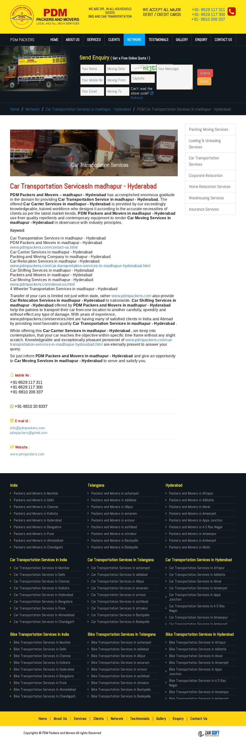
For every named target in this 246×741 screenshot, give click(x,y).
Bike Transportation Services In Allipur (118, 655)
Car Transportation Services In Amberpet (198, 624)
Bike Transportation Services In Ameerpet (199, 662)
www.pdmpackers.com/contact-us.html (44, 247)
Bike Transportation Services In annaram (120, 662)
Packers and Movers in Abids (189, 547)
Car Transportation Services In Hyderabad (43, 594)
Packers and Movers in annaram (114, 513)
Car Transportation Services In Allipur (117, 581)
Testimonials (158, 39)
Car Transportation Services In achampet (120, 567)
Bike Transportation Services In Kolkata (42, 662)
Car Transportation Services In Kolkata (41, 587)
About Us (73, 39)
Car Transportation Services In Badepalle (120, 621)
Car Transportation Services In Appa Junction (195, 597)
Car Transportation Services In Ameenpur (198, 617)
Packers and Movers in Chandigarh (38, 547)
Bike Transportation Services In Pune (40, 682)
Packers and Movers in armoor (113, 520)
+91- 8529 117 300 (208, 14)
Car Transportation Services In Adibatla (197, 574)
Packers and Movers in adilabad (113, 499)
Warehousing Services (206, 198)
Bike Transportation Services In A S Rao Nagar (197, 683)
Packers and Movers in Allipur (112, 506)
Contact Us (223, 39)
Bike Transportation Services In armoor (119, 669)
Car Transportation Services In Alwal (195, 581)
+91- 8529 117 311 (208, 9)
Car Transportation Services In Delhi (39, 574)
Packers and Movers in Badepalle (114, 547)
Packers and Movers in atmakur (114, 533)
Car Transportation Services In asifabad (119, 601)
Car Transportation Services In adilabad (119, 574)
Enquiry (201, 39)
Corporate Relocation (206, 175)
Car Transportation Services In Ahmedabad (44, 614)
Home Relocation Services (210, 186)
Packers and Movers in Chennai (36, 506)
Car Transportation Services (204, 161)
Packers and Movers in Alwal (189, 506)
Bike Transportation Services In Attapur (197, 642)
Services (94, 39)
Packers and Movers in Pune (34, 533)
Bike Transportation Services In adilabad (120, 649)
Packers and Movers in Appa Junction (195, 520)
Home (54, 39)
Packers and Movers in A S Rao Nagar (196, 526)
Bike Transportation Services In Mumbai (42, 642)
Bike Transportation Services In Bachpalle (121, 689)
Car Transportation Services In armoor (118, 594)
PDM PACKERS (22, 39)
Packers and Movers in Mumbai (36, 493)
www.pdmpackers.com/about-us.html (42, 284)
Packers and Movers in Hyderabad (38, 520)
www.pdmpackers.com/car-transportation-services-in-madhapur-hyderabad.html (80, 266)
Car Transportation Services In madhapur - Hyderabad (88, 109)
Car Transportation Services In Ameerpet (198, 587)
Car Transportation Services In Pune (39, 608)
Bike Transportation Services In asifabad (120, 675)
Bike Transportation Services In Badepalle (121, 696)
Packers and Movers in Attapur (191, 493)
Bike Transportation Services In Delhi (40, 649)
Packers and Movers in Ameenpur (192, 533)
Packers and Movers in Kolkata (36, 513)
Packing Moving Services (208, 129)
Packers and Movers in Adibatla (191, 499)
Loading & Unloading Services (205, 144)
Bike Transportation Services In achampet (121, 642)
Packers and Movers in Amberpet (192, 540)
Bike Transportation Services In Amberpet (199, 698)
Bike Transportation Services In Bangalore (44, 675)
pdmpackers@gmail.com (28, 432)
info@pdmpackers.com (27, 427)
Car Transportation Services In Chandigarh (44, 621)
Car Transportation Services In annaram (119, 587)
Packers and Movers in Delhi (34, 499)
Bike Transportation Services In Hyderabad (44, 669)
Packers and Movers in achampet (115, 493)
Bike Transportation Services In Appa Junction (195, 671)
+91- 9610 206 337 (208, 19)
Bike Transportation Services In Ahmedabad (45, 689)
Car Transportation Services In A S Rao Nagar (197, 608)
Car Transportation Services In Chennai (41, 581)
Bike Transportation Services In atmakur (120, 682)
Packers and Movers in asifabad (114, 526)
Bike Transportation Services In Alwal (195, 655)
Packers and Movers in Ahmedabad (38, 540)
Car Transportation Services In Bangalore (43, 601)
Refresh (137, 97)
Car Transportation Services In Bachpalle (120, 614)
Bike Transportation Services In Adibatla (197, 649)
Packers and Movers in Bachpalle (114, 540)
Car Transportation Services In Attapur (197, 567)
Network (134, 39)
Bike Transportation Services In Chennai (42, 655)
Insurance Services (204, 209)
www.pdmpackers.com (131, 296)
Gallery (182, 39)
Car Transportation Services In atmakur (119, 608)
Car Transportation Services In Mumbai (41, 567)
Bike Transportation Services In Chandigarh (44, 696)
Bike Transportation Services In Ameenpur (199, 691)
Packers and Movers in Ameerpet (192, 513)
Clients (114, 39)
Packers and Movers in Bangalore (37, 526)
